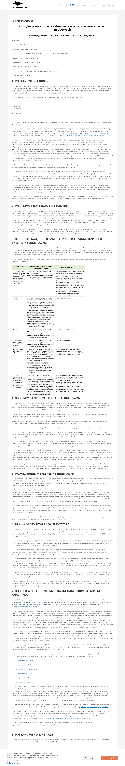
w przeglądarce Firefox (25, 665)
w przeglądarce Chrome (25, 661)
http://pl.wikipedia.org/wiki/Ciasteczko (26, 607)
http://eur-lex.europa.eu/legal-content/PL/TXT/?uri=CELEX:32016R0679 (82, 135)
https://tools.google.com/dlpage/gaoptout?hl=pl (93, 707)
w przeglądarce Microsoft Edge (27, 682)
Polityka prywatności (15, 763)
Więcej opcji (89, 758)
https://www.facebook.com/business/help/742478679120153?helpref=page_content (65, 718)
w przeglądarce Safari (24, 678)
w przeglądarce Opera (25, 674)
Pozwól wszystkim (109, 758)
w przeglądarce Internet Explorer (28, 669)
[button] (115, 5)
